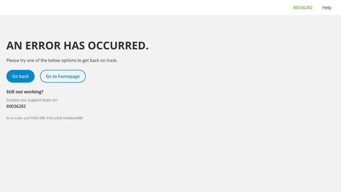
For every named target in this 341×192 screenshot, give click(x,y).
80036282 (302, 7)
